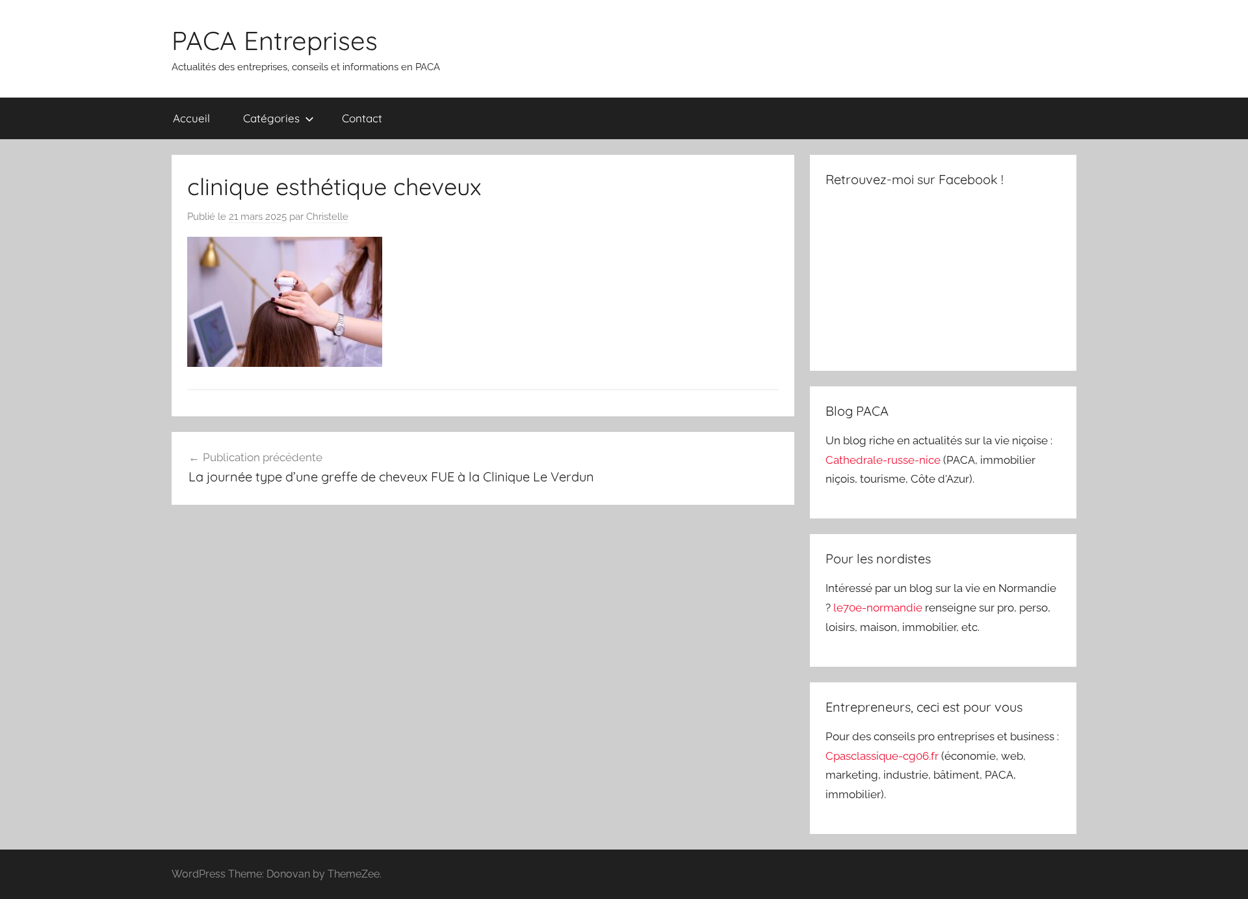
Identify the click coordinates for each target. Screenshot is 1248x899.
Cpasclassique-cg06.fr (883, 755)
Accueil (191, 118)
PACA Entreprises (275, 40)
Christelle (327, 216)
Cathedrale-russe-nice (884, 459)
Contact (362, 118)
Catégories (271, 118)
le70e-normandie (879, 607)
